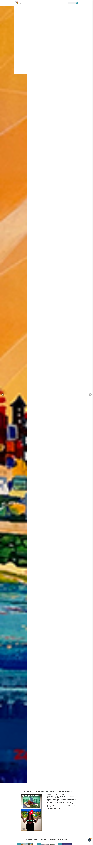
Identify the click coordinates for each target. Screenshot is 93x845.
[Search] (77, 3)
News (56, 2)
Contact (59, 2)
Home (32, 2)
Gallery (43, 2)
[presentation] (2, 394)
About (35, 2)
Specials (47, 2)
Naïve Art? (39, 2)
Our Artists (52, 2)
